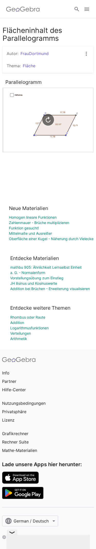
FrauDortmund (34, 53)
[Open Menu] (87, 9)
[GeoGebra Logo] (23, 9)
